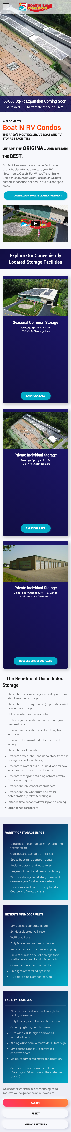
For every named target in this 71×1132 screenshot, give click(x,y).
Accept (35, 1102)
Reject (36, 1113)
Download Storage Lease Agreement (37, 195)
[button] (6, 7)
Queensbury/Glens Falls (35, 661)
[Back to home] (35, 7)
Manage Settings (35, 1124)
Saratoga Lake (35, 395)
